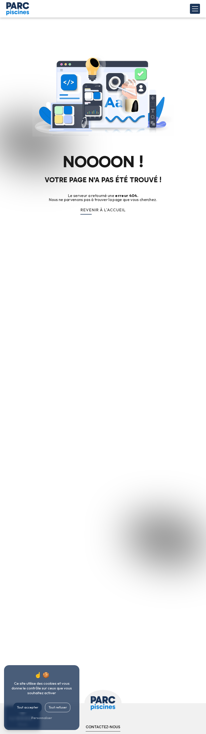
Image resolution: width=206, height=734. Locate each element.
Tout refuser (57, 707)
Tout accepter (27, 707)
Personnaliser (41, 718)
